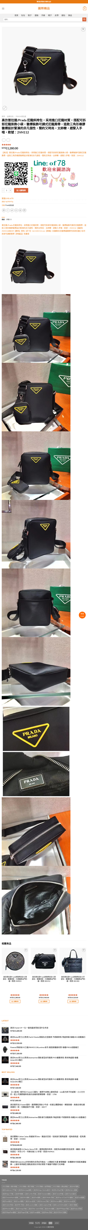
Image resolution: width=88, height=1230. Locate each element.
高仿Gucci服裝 (19, 1201)
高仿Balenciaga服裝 (25, 1190)
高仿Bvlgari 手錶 (7, 1194)
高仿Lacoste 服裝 (31, 1205)
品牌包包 (10, 116)
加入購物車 (21, 190)
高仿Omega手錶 (21, 1209)
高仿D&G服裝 (25, 1197)
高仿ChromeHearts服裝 (10, 1197)
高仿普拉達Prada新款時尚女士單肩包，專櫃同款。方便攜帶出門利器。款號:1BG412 (44, 979)
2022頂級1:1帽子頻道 (26, 1186)
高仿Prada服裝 (35, 1212)
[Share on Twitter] (12, 210)
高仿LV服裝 (73, 1205)
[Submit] (84, 19)
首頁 (16, 15)
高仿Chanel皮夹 (70, 1194)
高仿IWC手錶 (19, 1205)
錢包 (63, 15)
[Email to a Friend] (16, 210)
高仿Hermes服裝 (56, 1201)
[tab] (3, 219)
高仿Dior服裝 (36, 1197)
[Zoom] (5, 108)
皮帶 (57, 15)
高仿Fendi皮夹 (7, 1201)
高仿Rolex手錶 (47, 1212)
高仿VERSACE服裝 (60, 1212)
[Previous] (2, 977)
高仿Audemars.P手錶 (9, 1190)
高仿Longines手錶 (45, 1205)
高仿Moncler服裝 (8, 1209)
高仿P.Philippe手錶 (62, 1209)
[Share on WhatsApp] (4, 210)
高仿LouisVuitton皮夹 (60, 1205)
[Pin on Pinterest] (20, 210)
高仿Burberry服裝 (71, 1190)
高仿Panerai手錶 (76, 1209)
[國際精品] (44, 8)
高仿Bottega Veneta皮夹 (42, 1190)
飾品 (70, 15)
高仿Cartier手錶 (30, 1194)
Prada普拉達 (21, 116)
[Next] (86, 977)
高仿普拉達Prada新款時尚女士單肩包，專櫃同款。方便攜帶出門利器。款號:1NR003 (15, 979)
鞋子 (30, 15)
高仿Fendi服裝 (79, 1197)
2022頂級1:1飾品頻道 (60, 1186)
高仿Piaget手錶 (23, 1212)
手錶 (43, 15)
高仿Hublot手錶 (7, 1205)
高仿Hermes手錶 (43, 1201)
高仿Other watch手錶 (36, 1209)
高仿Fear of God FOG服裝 (64, 1197)
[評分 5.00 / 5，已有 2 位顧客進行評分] (44, 145)
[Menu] (3, 8)
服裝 (36, 15)
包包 (23, 15)
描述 (3, 219)
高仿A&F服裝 (74, 1186)
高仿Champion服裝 (44, 1194)
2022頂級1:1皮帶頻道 (43, 1186)
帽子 (50, 15)
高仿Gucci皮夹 (30, 1201)
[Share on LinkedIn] (24, 210)
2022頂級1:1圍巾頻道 (9, 1186)
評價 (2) (9, 219)
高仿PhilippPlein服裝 (9, 1212)
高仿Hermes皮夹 (69, 1201)
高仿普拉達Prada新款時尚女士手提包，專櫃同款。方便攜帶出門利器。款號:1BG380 (73, 979)
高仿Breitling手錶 (57, 1190)
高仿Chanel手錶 (58, 1194)
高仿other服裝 (49, 1209)
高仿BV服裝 (19, 1194)
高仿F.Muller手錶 (48, 1197)
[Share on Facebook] (8, 210)
